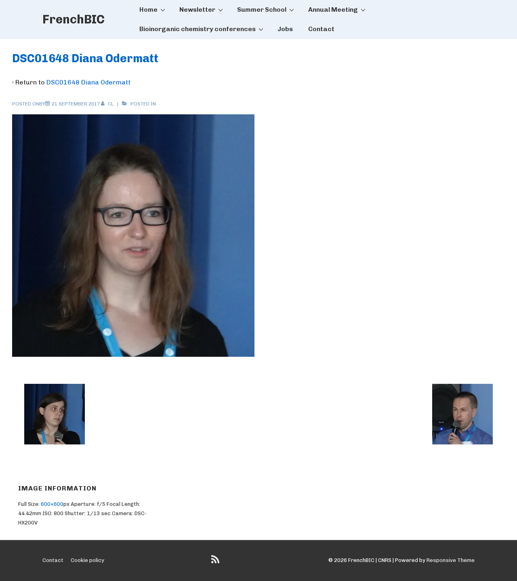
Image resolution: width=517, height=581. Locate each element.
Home (148, 9)
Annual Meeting (333, 9)
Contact (321, 29)
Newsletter (197, 9)
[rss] (216, 562)
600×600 (52, 504)
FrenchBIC (73, 19)
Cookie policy (87, 560)
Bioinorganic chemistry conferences (197, 29)
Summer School (261, 9)
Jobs (285, 29)
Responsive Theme (451, 560)
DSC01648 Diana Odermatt (88, 82)
